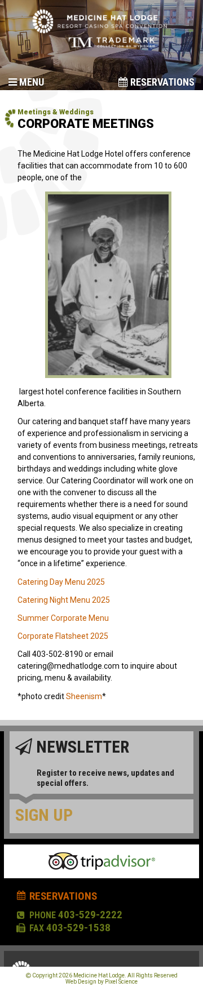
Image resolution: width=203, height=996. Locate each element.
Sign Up (44, 815)
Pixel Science (121, 982)
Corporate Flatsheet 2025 (62, 636)
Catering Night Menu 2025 (63, 599)
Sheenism (84, 696)
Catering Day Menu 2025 (61, 581)
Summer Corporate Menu (63, 617)
